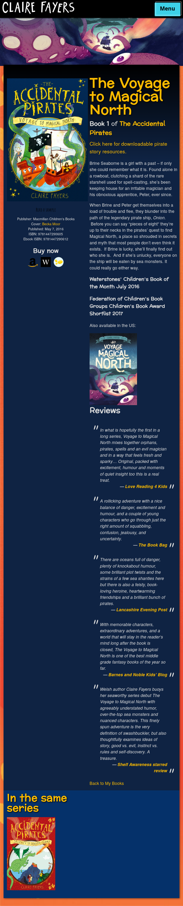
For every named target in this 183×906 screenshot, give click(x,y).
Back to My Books (107, 783)
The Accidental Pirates (127, 128)
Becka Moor (51, 223)
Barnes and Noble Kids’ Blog (137, 674)
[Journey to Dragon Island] (31, 888)
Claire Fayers (69, 7)
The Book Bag (152, 545)
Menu (167, 8)
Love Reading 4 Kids (146, 486)
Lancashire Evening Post (141, 609)
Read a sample (46, 210)
